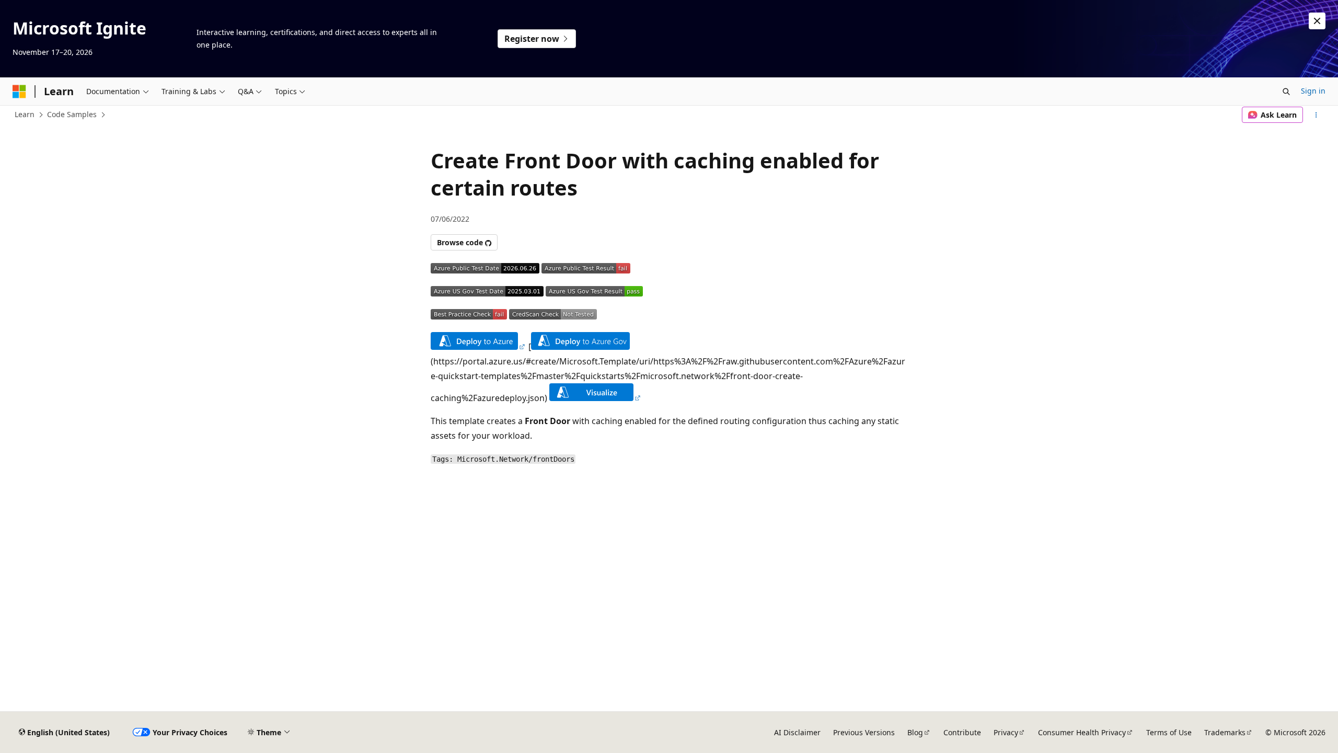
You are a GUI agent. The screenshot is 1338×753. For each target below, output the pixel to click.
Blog (915, 732)
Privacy (1006, 732)
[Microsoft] (19, 91)
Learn (24, 114)
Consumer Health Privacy (1082, 732)
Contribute (962, 732)
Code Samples (72, 114)
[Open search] (1286, 91)
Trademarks (1224, 732)
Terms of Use (1169, 732)
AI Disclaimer (797, 732)
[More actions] (1316, 115)
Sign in (1313, 91)
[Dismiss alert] (1317, 21)
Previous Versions (864, 732)
